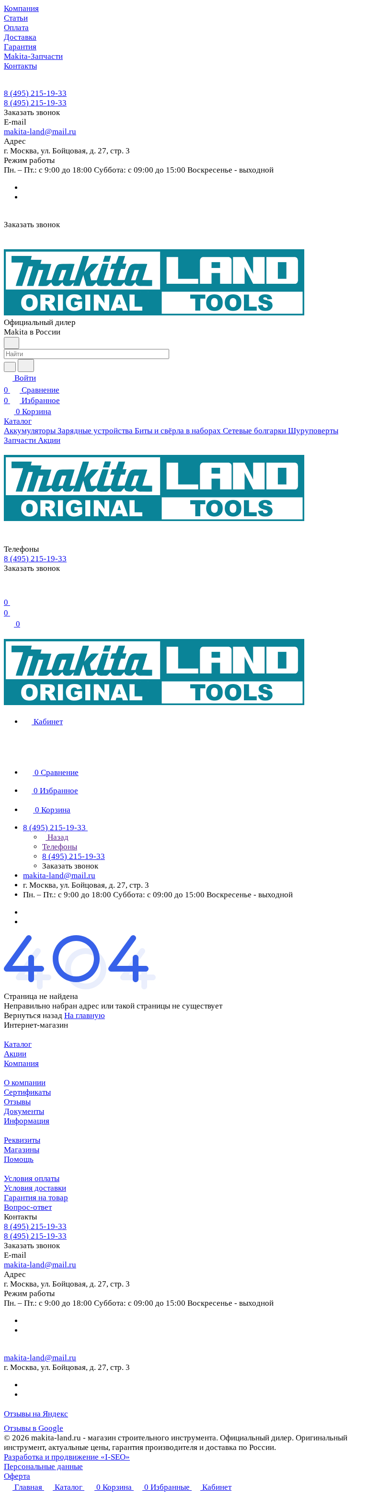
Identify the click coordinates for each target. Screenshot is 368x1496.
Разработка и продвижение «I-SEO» (67, 1456)
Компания (21, 1063)
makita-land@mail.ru (40, 131)
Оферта (17, 1476)
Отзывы (17, 1101)
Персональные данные (43, 1466)
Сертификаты (27, 1092)
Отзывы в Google (33, 1428)
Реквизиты (22, 1140)
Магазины (21, 1149)
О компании (25, 1082)
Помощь (19, 1159)
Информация (26, 1120)
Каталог (18, 1044)
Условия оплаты (31, 1178)
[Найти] (26, 365)
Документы (24, 1111)
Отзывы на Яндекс (36, 1413)
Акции (15, 1053)
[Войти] (8, 590)
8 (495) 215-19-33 (35, 93)
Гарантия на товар (36, 1197)
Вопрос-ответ (28, 1207)
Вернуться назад (33, 1015)
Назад (57, 837)
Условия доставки (35, 1188)
